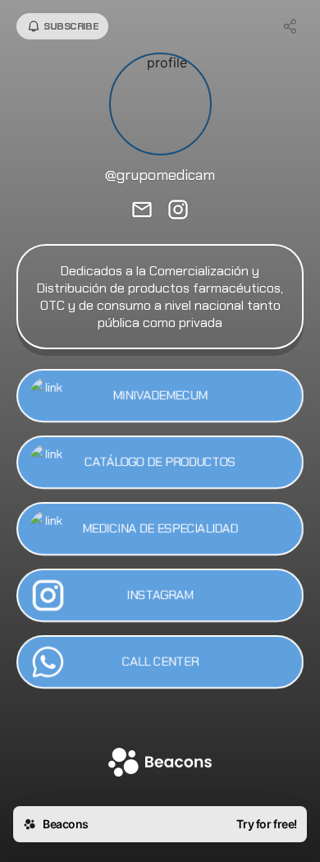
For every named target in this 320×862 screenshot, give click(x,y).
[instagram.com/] (178, 211)
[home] (160, 764)
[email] (142, 211)
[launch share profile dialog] (290, 26)
